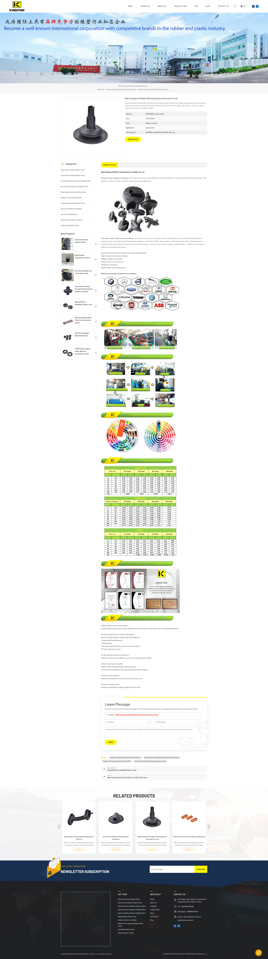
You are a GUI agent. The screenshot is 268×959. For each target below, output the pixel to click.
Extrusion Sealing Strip (69, 214)
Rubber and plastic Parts (70, 225)
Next (208, 826)
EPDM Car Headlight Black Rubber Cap (82, 334)
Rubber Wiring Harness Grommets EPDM (117, 761)
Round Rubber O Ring (125, 933)
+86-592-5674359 (187, 906)
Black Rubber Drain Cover (127, 916)
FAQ (196, 6)
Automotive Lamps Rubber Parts (73, 170)
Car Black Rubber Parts (126, 929)
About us (162, 6)
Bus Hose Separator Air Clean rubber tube (83, 272)
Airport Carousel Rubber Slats (129, 899)
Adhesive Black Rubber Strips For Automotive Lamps (83, 320)
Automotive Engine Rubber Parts (73, 175)
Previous (59, 826)
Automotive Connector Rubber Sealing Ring (116, 837)
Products (145, 6)
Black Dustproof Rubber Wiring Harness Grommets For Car (137, 715)
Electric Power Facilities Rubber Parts (132, 910)
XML (171, 954)
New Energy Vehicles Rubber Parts (73, 192)
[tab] (109, 164)
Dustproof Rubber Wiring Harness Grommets (125, 757)
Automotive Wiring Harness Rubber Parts (121, 89)
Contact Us (223, 6)
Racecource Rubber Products (71, 220)
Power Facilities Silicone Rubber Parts (132, 913)
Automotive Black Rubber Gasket (81, 241)
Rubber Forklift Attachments (71, 198)
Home (130, 6)
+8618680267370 (192, 912)
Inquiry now (133, 139)
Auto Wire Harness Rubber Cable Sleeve (189, 837)
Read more (79, 849)
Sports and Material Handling (71, 209)
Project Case (180, 6)
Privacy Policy (179, 954)
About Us (153, 903)
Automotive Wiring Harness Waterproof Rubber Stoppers (152, 838)
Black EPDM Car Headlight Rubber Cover (83, 303)
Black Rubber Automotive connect (82, 256)
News (152, 913)
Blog (208, 6)
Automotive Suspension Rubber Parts (74, 186)
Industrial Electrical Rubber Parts (73, 203)
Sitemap (166, 954)
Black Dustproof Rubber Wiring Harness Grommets (162, 757)
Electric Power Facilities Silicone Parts (132, 906)
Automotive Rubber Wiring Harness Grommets (150, 761)
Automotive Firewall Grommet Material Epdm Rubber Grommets (84, 288)
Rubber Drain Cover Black (127, 920)
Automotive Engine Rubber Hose (130, 903)
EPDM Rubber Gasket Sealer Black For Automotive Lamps (82, 351)
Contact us (154, 916)
